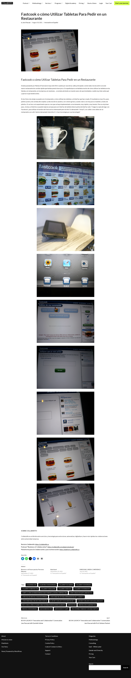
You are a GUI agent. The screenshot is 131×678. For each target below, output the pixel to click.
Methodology (93, 639)
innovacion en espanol (29, 609)
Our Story (4, 647)
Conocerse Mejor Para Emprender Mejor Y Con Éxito (67, 597)
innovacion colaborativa (87, 605)
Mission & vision (6, 639)
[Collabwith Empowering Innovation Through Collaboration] (7, 3)
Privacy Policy (49, 639)
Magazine (92, 636)
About (3, 636)
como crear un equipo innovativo (81, 593)
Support (47, 650)
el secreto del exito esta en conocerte (90, 601)
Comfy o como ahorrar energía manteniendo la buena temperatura (44, 593)
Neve (3, 651)
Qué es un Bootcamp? (62, 609)
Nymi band (53, 569)
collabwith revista (64, 589)
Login (101, 3)
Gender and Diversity (96, 650)
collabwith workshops (82, 589)
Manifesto (4, 643)
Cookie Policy (49, 643)
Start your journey (121, 3)
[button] (29, 3)
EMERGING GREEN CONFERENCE (90, 569)
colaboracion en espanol (47, 584)
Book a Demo (91, 3)
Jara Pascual (26, 22)
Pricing (91, 654)
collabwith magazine (48, 589)
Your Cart (108, 3)
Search (91, 664)
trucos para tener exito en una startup (84, 609)
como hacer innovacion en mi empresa (34, 597)
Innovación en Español (51, 22)
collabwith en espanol (83, 584)
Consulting (92, 643)
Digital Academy (70, 3)
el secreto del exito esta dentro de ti (62, 601)
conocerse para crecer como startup (34, 601)
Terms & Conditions (51, 636)
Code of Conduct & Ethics (53, 647)
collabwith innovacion (30, 589)
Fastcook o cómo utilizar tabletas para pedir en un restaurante (43, 605)
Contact (47, 654)
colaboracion (31, 584)
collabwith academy (66, 584)
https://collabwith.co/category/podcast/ (61, 547)
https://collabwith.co (42, 544)
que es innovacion (46, 609)
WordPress (18, 651)
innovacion (72, 605)
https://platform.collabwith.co (69, 549)
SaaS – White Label (95, 647)
